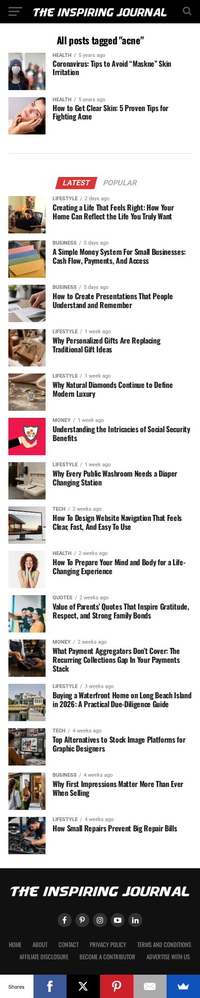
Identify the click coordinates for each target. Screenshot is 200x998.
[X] (83, 986)
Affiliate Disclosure (44, 956)
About (40, 944)
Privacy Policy (108, 944)
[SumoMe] (183, 986)
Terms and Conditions (164, 944)
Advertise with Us (168, 956)
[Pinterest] (116, 986)
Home (15, 944)
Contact (69, 944)
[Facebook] (50, 986)
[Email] (150, 986)
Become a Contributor (107, 956)
